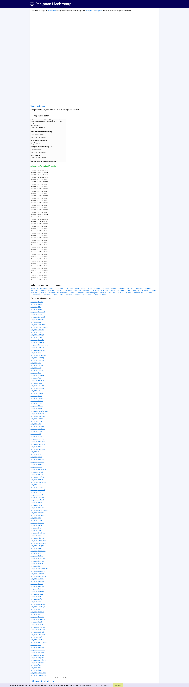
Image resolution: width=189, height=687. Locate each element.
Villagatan (98, 10)
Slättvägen (81, 292)
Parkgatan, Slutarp (37, 566)
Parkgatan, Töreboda (38, 629)
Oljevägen (136, 290)
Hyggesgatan (139, 288)
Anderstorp (52, 10)
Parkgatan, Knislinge (37, 459)
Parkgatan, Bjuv (36, 322)
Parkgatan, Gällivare (37, 401)
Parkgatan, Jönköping (37, 439)
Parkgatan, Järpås (36, 436)
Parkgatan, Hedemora (38, 416)
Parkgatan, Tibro (36, 609)
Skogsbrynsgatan (62, 292)
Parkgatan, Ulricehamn (38, 635)
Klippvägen (51, 290)
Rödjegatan (43, 292)
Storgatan (120, 292)
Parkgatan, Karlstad (37, 447)
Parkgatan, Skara (36, 553)
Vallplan (61, 294)
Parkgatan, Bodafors (37, 330)
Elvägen (89, 288)
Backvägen (34, 288)
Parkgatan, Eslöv (36, 363)
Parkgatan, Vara (36, 645)
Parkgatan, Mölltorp (37, 513)
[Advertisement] (90, 27)
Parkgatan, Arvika (36, 309)
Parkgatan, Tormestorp (38, 619)
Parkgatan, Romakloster (38, 543)
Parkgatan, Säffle (36, 599)
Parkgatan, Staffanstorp (38, 576)
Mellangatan (104, 290)
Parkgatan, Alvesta (37, 302)
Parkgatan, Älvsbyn (37, 670)
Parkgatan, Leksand (37, 487)
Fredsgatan (97, 288)
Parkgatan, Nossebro (37, 523)
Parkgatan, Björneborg (38, 325)
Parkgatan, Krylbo (36, 464)
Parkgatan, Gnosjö (37, 393)
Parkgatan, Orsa (36, 528)
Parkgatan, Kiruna (36, 457)
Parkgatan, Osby (36, 530)
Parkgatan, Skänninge (38, 558)
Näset (129, 290)
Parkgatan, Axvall (36, 314)
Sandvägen (52, 292)
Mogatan (112, 290)
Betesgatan (43, 288)
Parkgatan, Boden (36, 332)
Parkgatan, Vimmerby (38, 650)
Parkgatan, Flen (36, 378)
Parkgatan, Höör (36, 434)
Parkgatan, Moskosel (37, 507)
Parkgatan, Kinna (36, 454)
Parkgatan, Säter (36, 601)
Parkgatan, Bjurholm (37, 319)
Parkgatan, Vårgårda (37, 657)
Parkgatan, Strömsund (38, 589)
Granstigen (114, 288)
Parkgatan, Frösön (37, 383)
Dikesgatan (69, 288)
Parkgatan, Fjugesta (37, 375)
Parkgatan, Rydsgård (37, 546)
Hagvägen (122, 288)
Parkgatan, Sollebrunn (38, 571)
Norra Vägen (121, 290)
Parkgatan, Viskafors (37, 652)
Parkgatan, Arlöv (36, 307)
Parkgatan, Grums (36, 396)
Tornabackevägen (138, 292)
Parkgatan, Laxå (36, 485)
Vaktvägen (47, 294)
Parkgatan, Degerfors (38, 347)
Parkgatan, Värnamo (37, 662)
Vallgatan (54, 294)
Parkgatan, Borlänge (37, 335)
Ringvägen (34, 292)
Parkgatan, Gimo (36, 391)
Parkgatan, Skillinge (37, 556)
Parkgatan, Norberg (37, 520)
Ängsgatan (103, 294)
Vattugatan (69, 294)
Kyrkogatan (86, 290)
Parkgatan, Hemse (37, 419)
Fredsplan (89, 10)
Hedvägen (130, 288)
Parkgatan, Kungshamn (38, 469)
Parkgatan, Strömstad (38, 586)
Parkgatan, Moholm (37, 505)
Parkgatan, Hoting (37, 421)
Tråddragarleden (36, 294)
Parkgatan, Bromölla (37, 342)
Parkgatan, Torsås (37, 622)
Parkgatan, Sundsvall (37, 591)
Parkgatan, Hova (36, 424)
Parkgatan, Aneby (36, 304)
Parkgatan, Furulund (37, 386)
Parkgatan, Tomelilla (37, 617)
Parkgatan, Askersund (38, 312)
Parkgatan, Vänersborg (38, 660)
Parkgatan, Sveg (36, 596)
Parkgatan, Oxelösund (38, 533)
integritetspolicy (103, 685)
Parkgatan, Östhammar (38, 675)
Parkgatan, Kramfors (37, 462)
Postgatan (154, 290)
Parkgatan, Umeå (36, 637)
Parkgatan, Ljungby (37, 492)
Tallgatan (128, 292)
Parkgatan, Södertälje (38, 607)
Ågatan (96, 294)
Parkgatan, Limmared (38, 490)
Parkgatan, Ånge (36, 668)
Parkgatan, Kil (35, 452)
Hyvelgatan (34, 290)
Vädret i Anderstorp (38, 106)
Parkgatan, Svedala (37, 594)
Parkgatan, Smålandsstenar (39, 568)
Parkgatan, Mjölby (36, 502)
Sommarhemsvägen (92, 292)
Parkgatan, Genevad (37, 388)
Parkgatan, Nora (36, 518)
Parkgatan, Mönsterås (38, 515)
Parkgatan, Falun (36, 368)
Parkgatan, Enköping (37, 358)
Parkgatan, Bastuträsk (38, 317)
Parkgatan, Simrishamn (38, 551)
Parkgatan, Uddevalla (37, 632)
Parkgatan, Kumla (36, 467)
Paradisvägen (145, 290)
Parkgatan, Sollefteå (37, 574)
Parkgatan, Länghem (37, 497)
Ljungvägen (95, 290)
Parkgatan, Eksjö (36, 352)
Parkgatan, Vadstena (37, 640)
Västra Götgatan (87, 294)
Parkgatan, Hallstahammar (39, 411)
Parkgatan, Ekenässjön (38, 350)
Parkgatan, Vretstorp (37, 655)
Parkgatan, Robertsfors (38, 541)
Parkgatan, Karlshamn (38, 441)
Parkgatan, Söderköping (38, 604)
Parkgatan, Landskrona (38, 482)
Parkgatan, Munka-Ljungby (39, 510)
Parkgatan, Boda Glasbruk (39, 327)
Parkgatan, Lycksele (37, 495)
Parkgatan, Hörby (36, 431)
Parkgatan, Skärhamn (37, 561)
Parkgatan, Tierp (36, 614)
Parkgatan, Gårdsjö (37, 398)
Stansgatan (103, 292)
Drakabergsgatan (80, 288)
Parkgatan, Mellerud (37, 500)
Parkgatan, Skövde (37, 563)
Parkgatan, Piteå (36, 535)
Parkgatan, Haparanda (38, 413)
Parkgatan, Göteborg (37, 403)
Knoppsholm (68, 290)
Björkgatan (52, 288)
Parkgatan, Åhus (36, 665)
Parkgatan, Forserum (37, 380)
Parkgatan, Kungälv (37, 474)
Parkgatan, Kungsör (37, 472)
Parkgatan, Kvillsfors (37, 477)
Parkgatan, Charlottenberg (39, 345)
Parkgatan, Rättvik (37, 548)
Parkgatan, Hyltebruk (37, 426)
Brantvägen (60, 288)
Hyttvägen (148, 288)
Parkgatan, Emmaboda (38, 355)
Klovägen (60, 290)
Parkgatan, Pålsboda (37, 538)
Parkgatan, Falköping (37, 365)
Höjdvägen (43, 290)
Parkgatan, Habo (36, 408)
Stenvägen (112, 292)
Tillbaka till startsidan (43, 681)
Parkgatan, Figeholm (37, 370)
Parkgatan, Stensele (37, 579)
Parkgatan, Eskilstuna (37, 360)
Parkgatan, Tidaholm (37, 612)
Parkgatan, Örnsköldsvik (38, 673)
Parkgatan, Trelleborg (38, 627)
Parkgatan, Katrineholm (38, 449)
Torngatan (149, 292)
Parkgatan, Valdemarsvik (39, 642)
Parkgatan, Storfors (37, 584)
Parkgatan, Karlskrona (38, 444)
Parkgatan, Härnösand (38, 429)
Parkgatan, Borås (36, 337)
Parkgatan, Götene (37, 406)
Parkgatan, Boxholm (37, 340)
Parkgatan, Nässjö (37, 525)
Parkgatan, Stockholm (38, 581)
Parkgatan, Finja (36, 373)
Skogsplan (73, 292)
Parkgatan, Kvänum (37, 480)
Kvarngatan (78, 290)
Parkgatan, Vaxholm (37, 647)
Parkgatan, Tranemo (37, 624)
